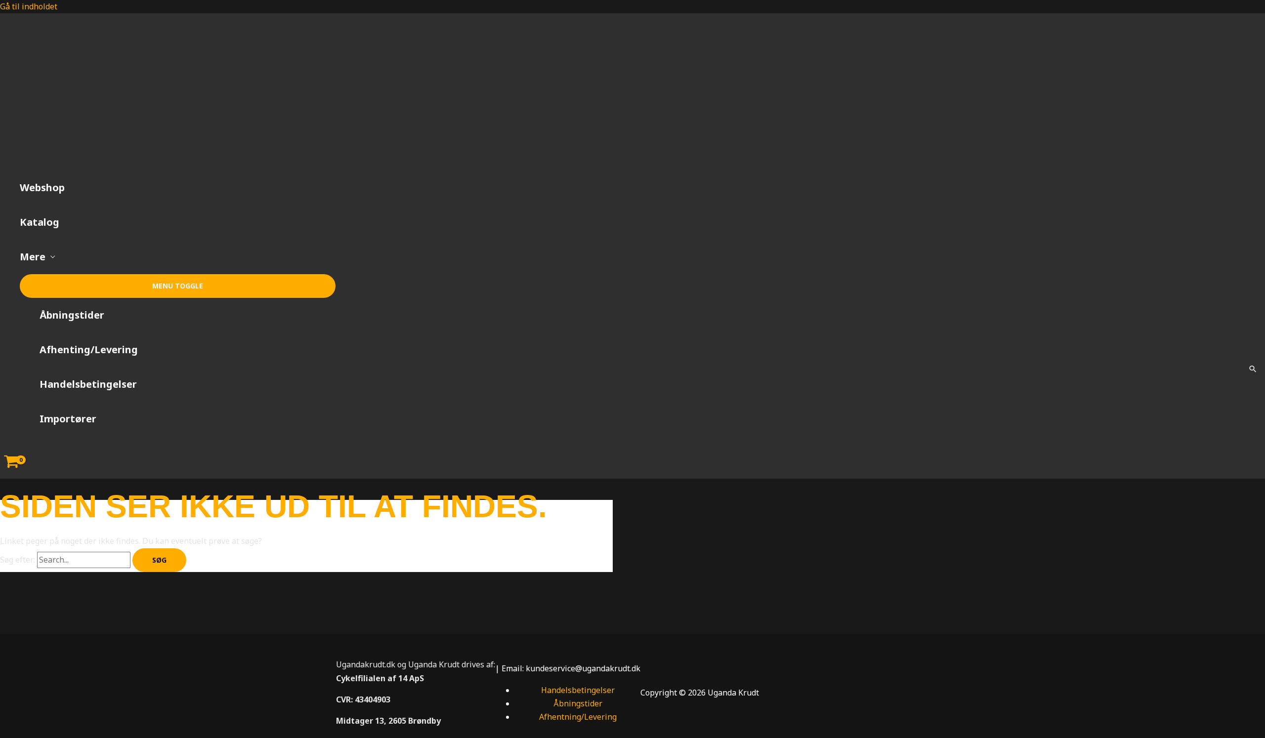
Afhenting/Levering (89, 349)
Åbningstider (72, 315)
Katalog (39, 222)
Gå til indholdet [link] (28, 6)
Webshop (42, 187)
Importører (68, 418)
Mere (32, 256)
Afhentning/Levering (578, 716)
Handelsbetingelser (88, 384)
